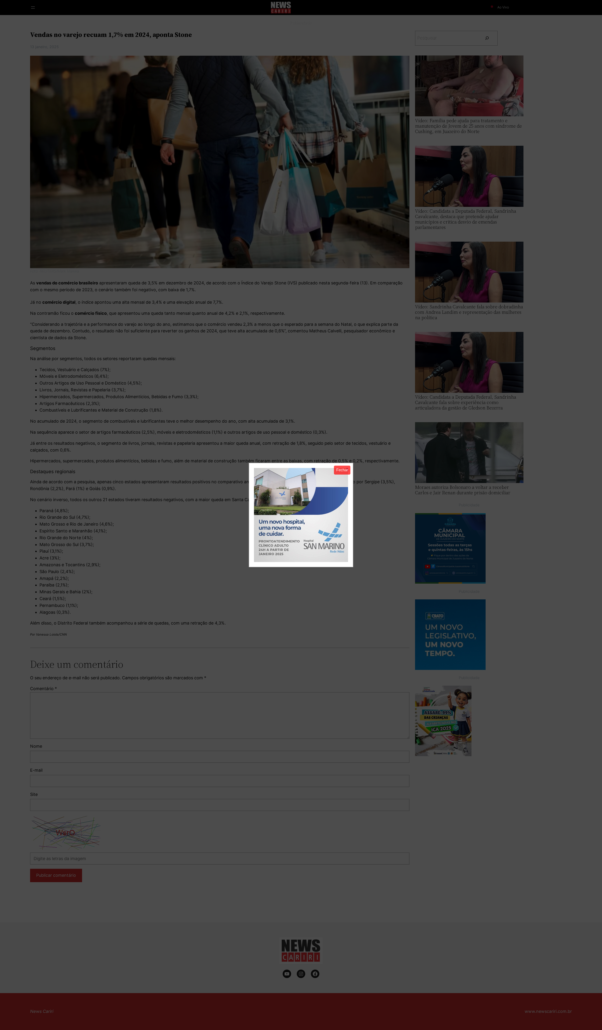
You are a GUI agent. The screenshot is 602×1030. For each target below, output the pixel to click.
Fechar (342, 470)
